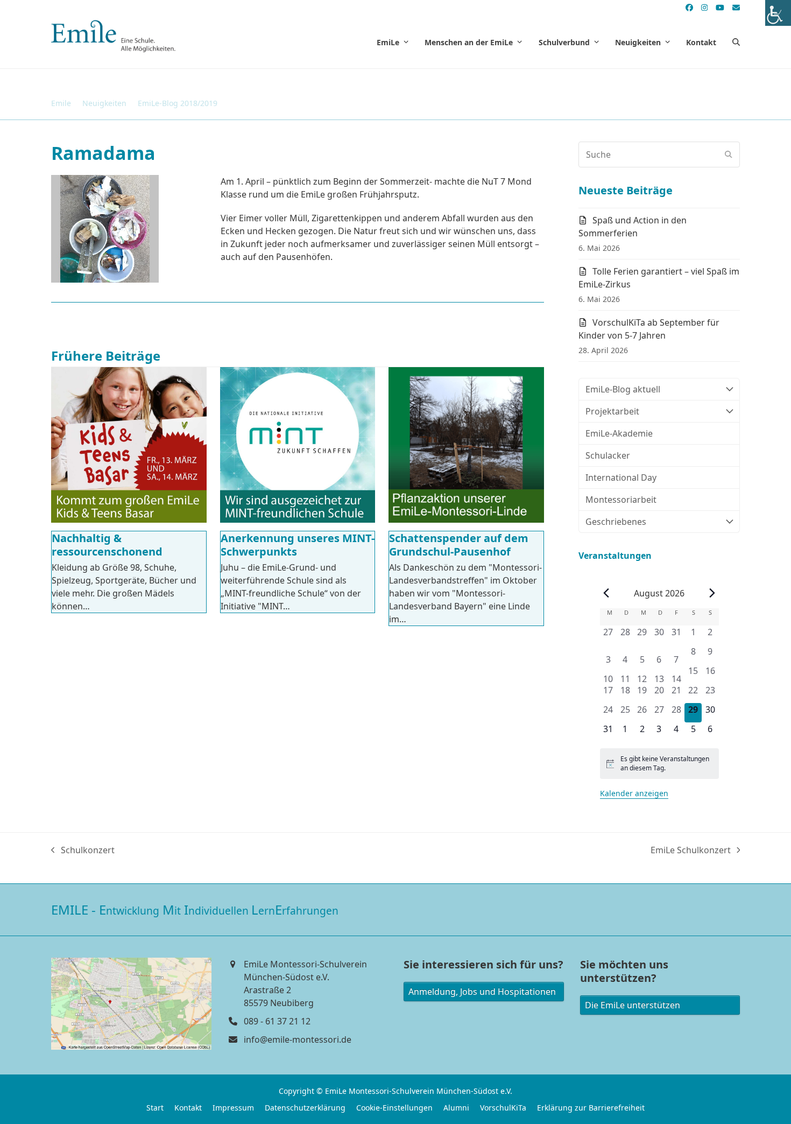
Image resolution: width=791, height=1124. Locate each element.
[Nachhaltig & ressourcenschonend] (129, 445)
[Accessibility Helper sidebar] (778, 13)
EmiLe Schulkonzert (691, 850)
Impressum (233, 1107)
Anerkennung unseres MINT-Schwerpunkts (298, 545)
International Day (620, 477)
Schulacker (607, 455)
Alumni (456, 1107)
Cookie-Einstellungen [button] (394, 1107)
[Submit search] (728, 154)
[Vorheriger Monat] (606, 593)
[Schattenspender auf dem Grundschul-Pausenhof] (466, 445)
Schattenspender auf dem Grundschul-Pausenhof (458, 545)
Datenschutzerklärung (305, 1107)
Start (155, 1107)
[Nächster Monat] (712, 593)
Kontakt (188, 1107)
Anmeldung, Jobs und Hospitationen (482, 991)
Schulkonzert (83, 850)
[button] (736, 42)
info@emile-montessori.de (297, 1039)
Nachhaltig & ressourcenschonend (107, 545)
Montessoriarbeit (620, 499)
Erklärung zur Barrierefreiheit (591, 1107)
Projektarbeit (612, 411)
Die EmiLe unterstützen (632, 1005)
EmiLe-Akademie (619, 433)
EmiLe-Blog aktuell (622, 389)
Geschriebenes (615, 522)
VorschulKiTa (503, 1107)
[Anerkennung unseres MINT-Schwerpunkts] (298, 445)
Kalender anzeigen (634, 793)
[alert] (659, 763)
